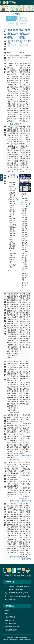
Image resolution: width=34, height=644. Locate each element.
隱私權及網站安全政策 (12, 637)
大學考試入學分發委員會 (12, 626)
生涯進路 (11, 24)
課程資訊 (22, 18)
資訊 (10, 41)
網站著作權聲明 (23, 637)
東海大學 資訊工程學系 (12, 34)
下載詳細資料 (14, 124)
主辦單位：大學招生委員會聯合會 (19, 586)
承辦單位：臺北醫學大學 (16, 589)
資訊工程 (11, 45)
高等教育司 (8, 613)
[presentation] (9, 199)
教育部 (7, 610)
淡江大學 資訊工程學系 (24, 34)
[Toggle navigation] (30, 2)
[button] (8, 270)
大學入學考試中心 (10, 617)
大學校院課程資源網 (11, 630)
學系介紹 (11, 18)
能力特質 (22, 24)
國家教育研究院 (9, 620)
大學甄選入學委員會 (11, 623)
